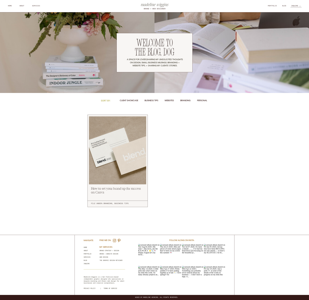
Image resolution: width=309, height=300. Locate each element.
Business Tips (121, 203)
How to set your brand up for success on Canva (116, 190)
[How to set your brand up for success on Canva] (117, 150)
